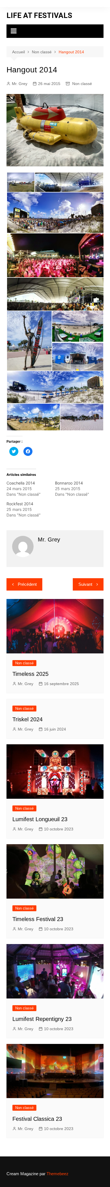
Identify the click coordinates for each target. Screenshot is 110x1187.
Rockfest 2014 (19, 503)
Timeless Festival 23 (37, 919)
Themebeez (58, 1173)
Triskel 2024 (27, 719)
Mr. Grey (19, 83)
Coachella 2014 (20, 483)
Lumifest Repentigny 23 (42, 1019)
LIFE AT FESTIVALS (39, 15)
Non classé (82, 83)
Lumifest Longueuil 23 (39, 819)
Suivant (85, 584)
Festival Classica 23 (37, 1119)
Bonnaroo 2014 (69, 483)
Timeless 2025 (30, 674)
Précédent (27, 584)
